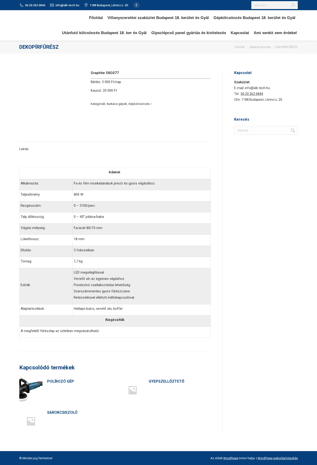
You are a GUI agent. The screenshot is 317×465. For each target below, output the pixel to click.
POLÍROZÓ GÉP (60, 381)
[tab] (24, 146)
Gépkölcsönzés (139, 104)
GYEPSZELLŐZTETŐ (166, 381)
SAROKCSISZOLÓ (62, 412)
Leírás (24, 149)
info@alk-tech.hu (67, 5)
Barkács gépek (117, 104)
